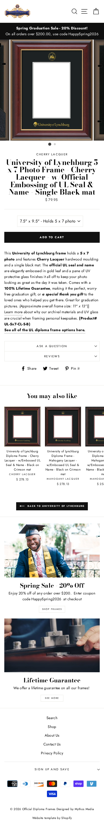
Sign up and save (52, 769)
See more (52, 698)
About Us (52, 735)
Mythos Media (84, 809)
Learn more (13, 311)
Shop (52, 726)
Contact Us (52, 744)
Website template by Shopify (52, 818)
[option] (52, 31)
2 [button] (55, 144)
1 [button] (49, 144)
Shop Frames (52, 609)
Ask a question (52, 346)
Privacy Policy (52, 753)
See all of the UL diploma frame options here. (44, 329)
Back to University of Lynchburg (56, 506)
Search (52, 717)
